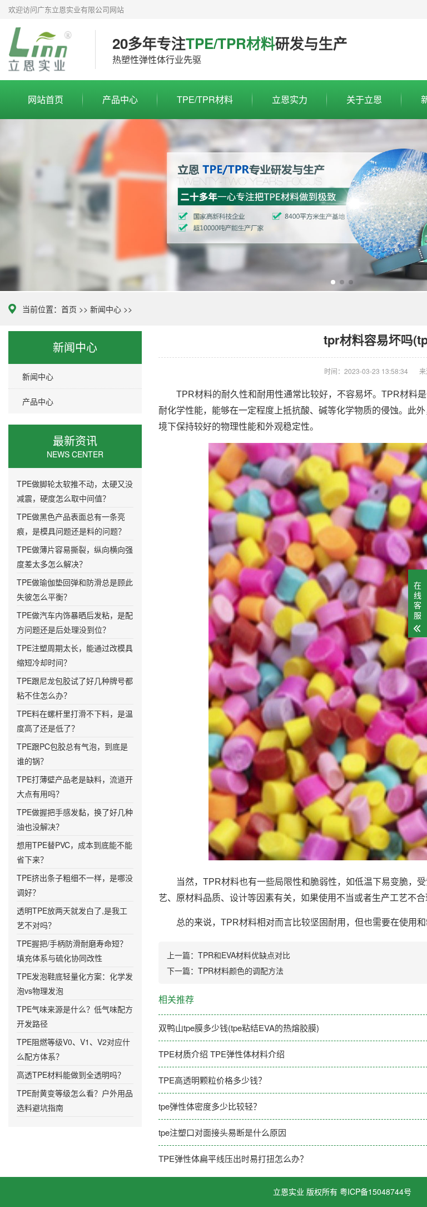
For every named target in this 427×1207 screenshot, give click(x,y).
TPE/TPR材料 (205, 99)
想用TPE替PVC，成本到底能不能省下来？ (74, 852)
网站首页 (45, 99)
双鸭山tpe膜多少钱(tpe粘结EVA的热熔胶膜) (238, 1027)
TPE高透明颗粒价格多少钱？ (212, 1080)
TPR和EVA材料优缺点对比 (244, 954)
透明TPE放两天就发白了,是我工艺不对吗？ (72, 917)
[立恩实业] (43, 49)
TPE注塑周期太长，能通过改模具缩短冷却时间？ (75, 655)
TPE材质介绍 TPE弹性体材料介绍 (221, 1054)
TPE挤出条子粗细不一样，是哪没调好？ (75, 885)
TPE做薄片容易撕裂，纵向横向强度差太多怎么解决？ (75, 556)
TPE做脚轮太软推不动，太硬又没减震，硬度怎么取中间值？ (75, 491)
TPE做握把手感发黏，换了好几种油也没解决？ (75, 819)
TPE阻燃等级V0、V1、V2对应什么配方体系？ (73, 1049)
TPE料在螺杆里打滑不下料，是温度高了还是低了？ (75, 720)
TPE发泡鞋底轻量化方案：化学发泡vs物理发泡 (75, 983)
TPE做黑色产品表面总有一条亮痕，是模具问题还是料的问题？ (71, 523)
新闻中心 (105, 308)
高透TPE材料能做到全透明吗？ (71, 1074)
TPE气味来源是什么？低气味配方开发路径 (75, 1016)
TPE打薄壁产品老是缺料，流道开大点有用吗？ (75, 786)
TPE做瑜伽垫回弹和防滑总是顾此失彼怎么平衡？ (75, 589)
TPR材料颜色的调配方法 (241, 970)
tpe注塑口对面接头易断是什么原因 (222, 1132)
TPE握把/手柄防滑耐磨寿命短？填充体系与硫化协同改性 (72, 950)
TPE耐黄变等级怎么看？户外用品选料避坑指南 (75, 1100)
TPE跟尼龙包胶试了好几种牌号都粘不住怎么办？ (75, 688)
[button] (333, 282)
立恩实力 (289, 99)
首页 (69, 308)
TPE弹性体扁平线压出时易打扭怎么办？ (233, 1158)
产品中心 (120, 99)
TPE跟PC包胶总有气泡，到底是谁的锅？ (72, 753)
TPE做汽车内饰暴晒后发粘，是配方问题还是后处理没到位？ (75, 622)
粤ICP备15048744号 (375, 1191)
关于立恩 (364, 99)
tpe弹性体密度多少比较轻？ (209, 1106)
